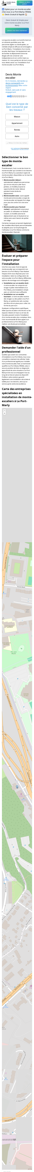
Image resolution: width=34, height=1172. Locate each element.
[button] (17, 787)
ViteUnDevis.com (15, 149)
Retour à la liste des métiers (17, 143)
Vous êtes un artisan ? (24, 149)
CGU (12, 148)
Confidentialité (17, 148)
